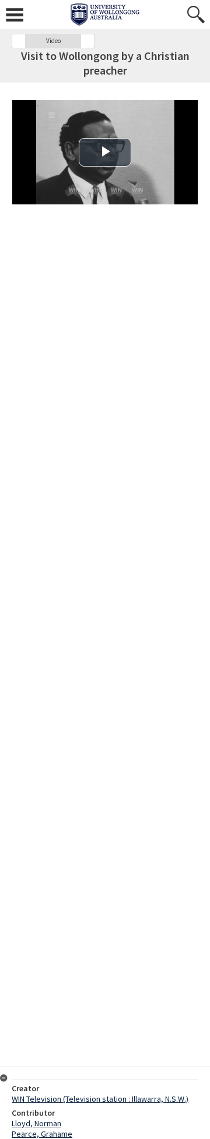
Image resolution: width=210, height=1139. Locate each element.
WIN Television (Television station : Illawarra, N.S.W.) (100, 1099)
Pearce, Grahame (42, 1134)
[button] (18, 41)
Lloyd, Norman (36, 1123)
